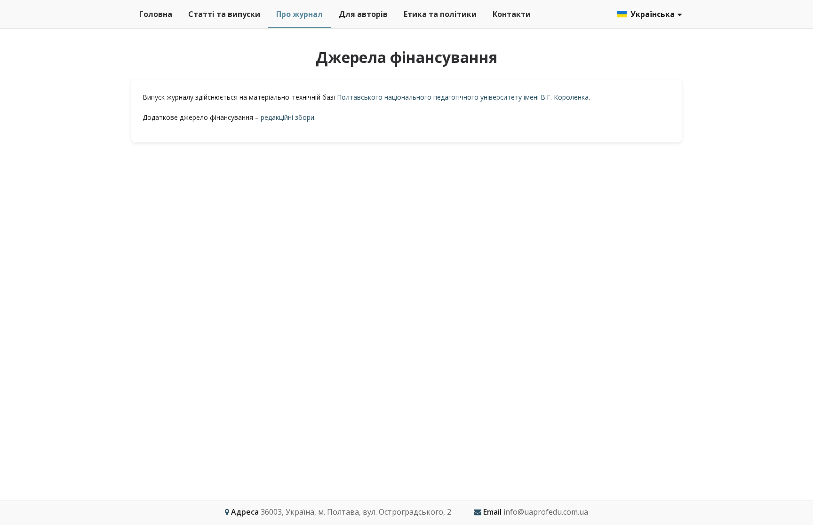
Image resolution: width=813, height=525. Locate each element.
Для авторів (363, 14)
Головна (155, 14)
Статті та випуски (224, 14)
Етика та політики (440, 14)
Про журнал (299, 14)
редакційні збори (287, 117)
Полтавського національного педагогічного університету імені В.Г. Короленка (463, 97)
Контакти (512, 14)
